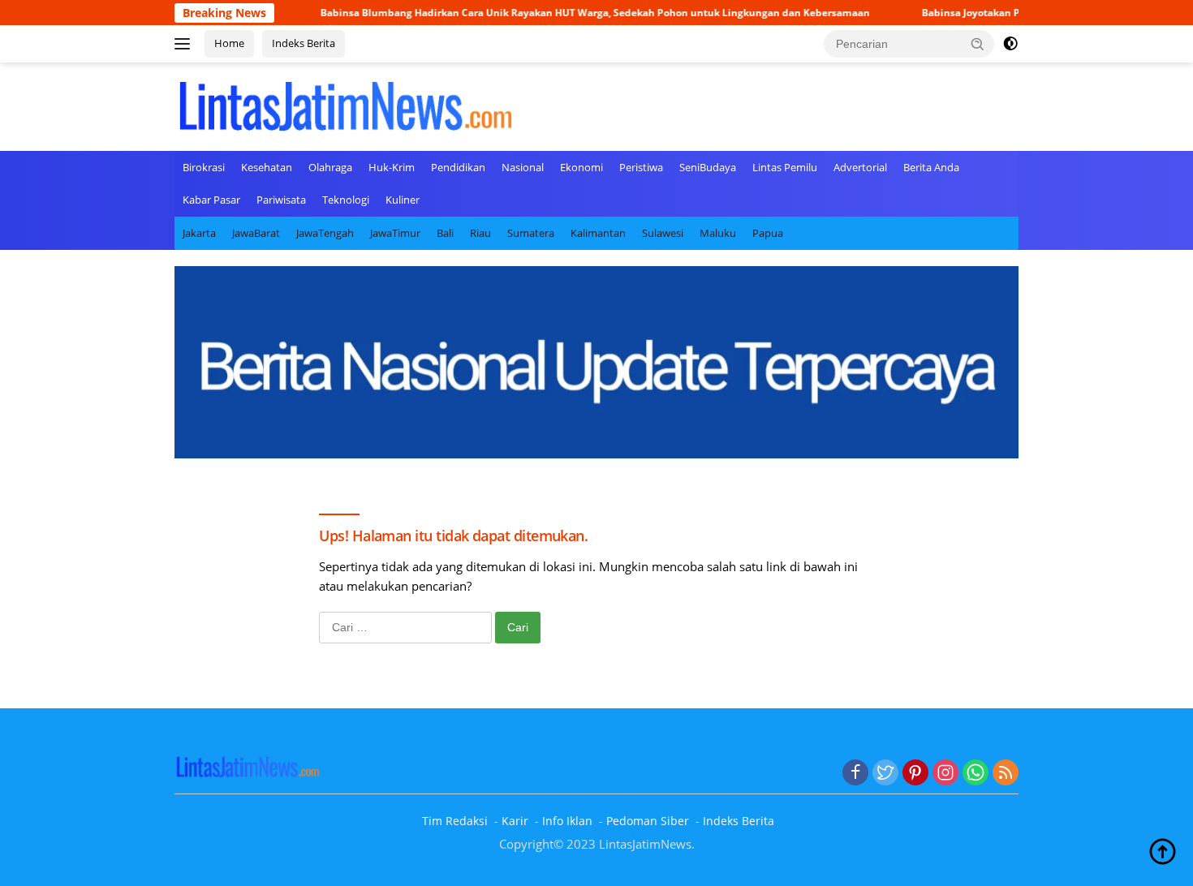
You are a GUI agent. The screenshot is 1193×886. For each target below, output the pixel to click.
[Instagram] (945, 773)
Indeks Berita (303, 43)
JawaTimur (395, 233)
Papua (767, 233)
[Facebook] (855, 773)
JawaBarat (256, 233)
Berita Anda (931, 167)
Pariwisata (281, 199)
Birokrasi (204, 167)
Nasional (523, 167)
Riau (480, 233)
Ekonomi (581, 167)
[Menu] (185, 44)
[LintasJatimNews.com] (344, 105)
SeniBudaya (707, 167)
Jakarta (199, 233)
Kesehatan (266, 167)
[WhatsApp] (975, 773)
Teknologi (345, 199)
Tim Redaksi (455, 820)
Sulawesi (662, 233)
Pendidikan (458, 167)
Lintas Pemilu (784, 167)
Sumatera (530, 233)
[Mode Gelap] (1010, 44)
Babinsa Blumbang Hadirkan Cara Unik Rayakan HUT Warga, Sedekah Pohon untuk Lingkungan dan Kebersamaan (566, 12)
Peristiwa (641, 167)
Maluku (718, 233)
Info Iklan (567, 820)
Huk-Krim (391, 167)
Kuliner (402, 199)
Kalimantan (598, 233)
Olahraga (330, 167)
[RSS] (1006, 773)
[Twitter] (885, 773)
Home (229, 43)
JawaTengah (325, 233)
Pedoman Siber (647, 820)
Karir (515, 820)
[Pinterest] (915, 773)
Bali (445, 233)
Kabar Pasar (211, 199)
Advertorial (860, 167)
